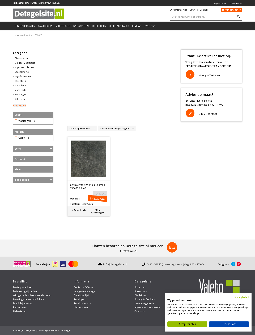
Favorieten (236, 3)
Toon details (79, 210)
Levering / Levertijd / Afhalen (29, 299)
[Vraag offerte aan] (190, 74)
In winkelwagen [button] (97, 211)
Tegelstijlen (20, 80)
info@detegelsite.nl (115, 264)
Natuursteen (81, 307)
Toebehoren (21, 85)
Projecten (139, 287)
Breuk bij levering (22, 303)
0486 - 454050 (208, 113)
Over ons (139, 311)
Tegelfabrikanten (23, 76)
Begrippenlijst (81, 295)
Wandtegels (20, 94)
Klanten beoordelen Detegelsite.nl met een (127, 246)
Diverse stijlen (21, 58)
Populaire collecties (24, 67)
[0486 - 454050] (190, 113)
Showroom (140, 291)
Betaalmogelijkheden (25, 291)
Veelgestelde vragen (85, 291)
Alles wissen (19, 105)
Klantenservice (180, 9)
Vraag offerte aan (210, 75)
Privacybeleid (241, 297)
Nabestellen (19, 311)
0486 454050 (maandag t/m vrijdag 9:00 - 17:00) (175, 264)
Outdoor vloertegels (25, 62)
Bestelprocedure (22, 287)
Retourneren (20, 307)
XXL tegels (20, 99)
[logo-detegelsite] (38, 14)
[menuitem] (220, 3)
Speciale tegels (22, 71)
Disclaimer (140, 295)
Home (16, 35)
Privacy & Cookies (144, 299)
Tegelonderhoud (83, 303)
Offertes (193, 9)
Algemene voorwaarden (147, 307)
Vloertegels (20, 90)
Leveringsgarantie (144, 303)
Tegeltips (79, 299)
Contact (203, 9)
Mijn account (220, 3)
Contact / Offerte (83, 287)
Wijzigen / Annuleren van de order (32, 295)
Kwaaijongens (43, 330)
